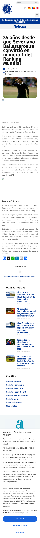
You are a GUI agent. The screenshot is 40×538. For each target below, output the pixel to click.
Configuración (20, 526)
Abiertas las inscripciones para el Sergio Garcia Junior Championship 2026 (26, 312)
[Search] (36, 2)
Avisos (17, 71)
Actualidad (9, 71)
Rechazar (20, 533)
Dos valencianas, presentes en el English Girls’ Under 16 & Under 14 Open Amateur (25, 361)
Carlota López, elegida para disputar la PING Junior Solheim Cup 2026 (25, 344)
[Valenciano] (33, 9)
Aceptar (20, 519)
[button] (37, 15)
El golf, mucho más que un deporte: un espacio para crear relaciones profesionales (25, 328)
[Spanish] (29, 9)
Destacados (9, 74)
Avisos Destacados (28, 71)
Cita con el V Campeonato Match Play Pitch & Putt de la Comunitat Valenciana (26, 297)
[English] (37, 9)
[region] (20, 483)
